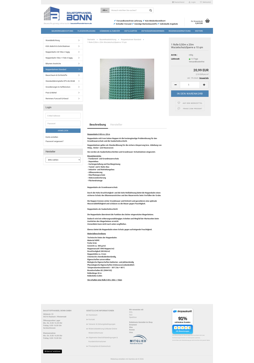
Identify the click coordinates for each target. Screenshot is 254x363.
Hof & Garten (130, 31)
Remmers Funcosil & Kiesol (57, 98)
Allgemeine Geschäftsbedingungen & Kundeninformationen (103, 340)
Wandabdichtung (53, 40)
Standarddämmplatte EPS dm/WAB (60, 81)
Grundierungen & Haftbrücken (58, 87)
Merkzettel (206, 2)
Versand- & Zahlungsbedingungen (101, 324)
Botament (133, 325)
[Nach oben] (246, 358)
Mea (131, 327)
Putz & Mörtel (51, 93)
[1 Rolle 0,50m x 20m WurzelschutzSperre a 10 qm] (127, 79)
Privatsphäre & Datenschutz (99, 346)
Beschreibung (98, 124)
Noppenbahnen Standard (56, 69)
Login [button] (193, 2)
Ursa (131, 332)
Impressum (92, 315)
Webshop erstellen (118, 359)
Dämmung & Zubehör (110, 31)
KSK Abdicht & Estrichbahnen (58, 46)
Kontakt (91, 319)
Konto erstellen (52, 137)
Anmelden (63, 131)
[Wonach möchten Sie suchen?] (150, 10)
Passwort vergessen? (54, 141)
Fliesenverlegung (86, 31)
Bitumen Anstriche (53, 63)
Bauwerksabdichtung (62, 31)
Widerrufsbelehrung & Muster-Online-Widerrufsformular (102, 331)
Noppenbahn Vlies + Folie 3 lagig (59, 58)
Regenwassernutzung (180, 31)
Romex (132, 330)
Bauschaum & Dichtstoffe (56, 75)
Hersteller (116, 124)
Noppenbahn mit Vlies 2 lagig (58, 52)
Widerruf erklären (53, 351)
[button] (178, 2)
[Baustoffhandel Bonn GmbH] (69, 15)
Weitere (199, 31)
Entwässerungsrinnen (152, 31)
